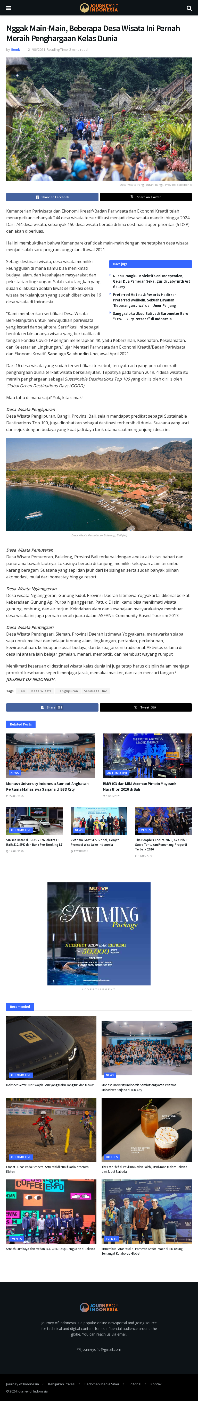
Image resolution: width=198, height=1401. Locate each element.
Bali (22, 691)
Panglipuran (68, 691)
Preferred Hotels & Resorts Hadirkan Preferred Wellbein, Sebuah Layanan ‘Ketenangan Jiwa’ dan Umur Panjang (145, 300)
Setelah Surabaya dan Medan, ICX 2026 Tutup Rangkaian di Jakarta (50, 1249)
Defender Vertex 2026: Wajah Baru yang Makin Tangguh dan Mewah (50, 1085)
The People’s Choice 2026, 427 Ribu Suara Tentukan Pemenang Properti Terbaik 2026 (161, 844)
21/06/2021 (36, 49)
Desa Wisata (41, 691)
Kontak (156, 1384)
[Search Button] (189, 7)
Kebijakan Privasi (61, 1384)
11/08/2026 (145, 856)
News (15, 773)
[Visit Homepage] (99, 8)
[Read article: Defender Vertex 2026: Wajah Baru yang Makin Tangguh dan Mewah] (51, 1048)
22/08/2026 (16, 796)
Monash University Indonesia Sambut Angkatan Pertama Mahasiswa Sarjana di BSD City (139, 1087)
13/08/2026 (112, 796)
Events (145, 830)
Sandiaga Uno (96, 691)
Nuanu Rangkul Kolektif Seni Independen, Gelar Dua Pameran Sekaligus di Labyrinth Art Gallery (151, 281)
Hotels (112, 1157)
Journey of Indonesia (22, 1384)
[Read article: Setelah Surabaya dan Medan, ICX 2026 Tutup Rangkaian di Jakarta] (51, 1211)
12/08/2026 (16, 851)
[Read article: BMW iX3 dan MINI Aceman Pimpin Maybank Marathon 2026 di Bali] (147, 755)
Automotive (117, 773)
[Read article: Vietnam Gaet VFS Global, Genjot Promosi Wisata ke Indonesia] (99, 821)
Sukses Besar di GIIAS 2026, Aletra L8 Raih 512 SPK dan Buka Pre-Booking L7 (34, 842)
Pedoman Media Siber (102, 1384)
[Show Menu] (8, 7)
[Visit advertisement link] (99, 933)
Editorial (135, 1384)
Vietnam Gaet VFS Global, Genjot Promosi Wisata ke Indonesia (95, 842)
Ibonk (15, 49)
